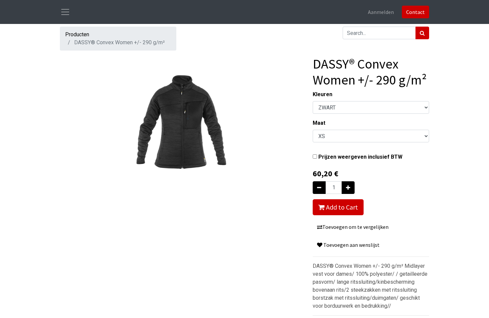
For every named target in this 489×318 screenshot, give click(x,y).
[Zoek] (422, 33)
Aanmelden (381, 12)
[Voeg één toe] (348, 187)
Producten (77, 34)
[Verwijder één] (319, 187)
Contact (415, 12)
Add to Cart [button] (341, 207)
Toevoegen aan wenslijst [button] (351, 244)
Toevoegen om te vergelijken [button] (355, 227)
